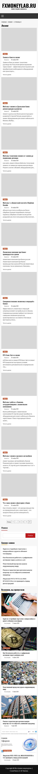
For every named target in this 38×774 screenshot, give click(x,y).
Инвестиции (6, 648)
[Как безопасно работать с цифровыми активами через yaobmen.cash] (19, 638)
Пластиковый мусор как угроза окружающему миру (15, 565)
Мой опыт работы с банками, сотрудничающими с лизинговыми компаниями (15, 404)
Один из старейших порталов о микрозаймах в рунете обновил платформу (15, 551)
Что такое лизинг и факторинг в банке (16, 503)
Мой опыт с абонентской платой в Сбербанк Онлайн (18, 204)
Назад (9, 522)
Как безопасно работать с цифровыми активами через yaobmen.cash (17, 559)
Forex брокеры (7, 750)
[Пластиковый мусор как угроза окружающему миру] (19, 673)
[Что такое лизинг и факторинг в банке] (19, 485)
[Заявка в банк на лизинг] (19, 39)
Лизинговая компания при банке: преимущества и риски (14, 253)
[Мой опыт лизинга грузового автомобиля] (19, 438)
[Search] (34, 15)
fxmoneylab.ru (19, 5)
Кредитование (7, 614)
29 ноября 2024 (14, 60)
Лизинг (5, 54)
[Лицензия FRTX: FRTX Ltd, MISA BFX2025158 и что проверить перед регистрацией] (19, 741)
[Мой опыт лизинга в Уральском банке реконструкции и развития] (19, 88)
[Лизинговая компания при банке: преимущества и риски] (19, 234)
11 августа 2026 (16, 623)
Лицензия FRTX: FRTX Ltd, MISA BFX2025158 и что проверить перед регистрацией (16, 581)
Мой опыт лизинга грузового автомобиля (17, 456)
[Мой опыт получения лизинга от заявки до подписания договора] (19, 138)
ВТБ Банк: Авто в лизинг (11, 355)
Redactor (6, 60)
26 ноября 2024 (14, 505)
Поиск (4, 528)
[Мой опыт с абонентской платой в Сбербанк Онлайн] (19, 185)
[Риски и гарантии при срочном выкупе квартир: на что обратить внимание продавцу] (19, 707)
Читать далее (7, 74)
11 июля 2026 (16, 691)
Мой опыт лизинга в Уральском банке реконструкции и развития (16, 107)
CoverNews (14, 771)
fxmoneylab (7, 623)
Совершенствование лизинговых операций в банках (18, 302)
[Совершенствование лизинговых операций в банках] (19, 283)
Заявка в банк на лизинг (11, 57)
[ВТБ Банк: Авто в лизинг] (19, 337)
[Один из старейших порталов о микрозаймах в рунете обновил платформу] (19, 604)
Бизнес (5, 682)
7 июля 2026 (14, 726)
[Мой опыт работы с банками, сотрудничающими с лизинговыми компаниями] (19, 384)
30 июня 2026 (16, 760)
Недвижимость (7, 716)
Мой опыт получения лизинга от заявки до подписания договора (18, 157)
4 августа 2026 (16, 657)
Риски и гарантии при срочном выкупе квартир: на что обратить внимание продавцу (17, 572)
